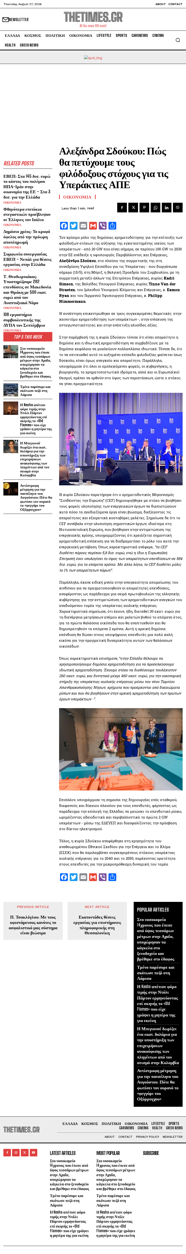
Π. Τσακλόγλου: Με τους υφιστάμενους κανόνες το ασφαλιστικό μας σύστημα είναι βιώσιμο (33, 924)
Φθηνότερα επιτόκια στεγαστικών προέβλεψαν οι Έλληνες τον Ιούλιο (27, 214)
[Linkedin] (166, 207)
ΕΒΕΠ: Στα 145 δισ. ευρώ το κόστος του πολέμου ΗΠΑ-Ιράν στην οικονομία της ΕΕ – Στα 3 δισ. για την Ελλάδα (26, 186)
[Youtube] (33, 1152)
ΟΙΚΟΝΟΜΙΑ (12, 202)
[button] (178, 40)
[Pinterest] (144, 207)
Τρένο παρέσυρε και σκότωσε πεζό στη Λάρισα (35, 390)
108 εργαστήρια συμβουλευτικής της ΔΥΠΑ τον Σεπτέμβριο (24, 319)
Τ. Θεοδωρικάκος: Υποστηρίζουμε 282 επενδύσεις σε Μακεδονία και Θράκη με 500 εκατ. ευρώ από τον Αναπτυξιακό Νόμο (27, 289)
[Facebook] (122, 207)
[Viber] (178, 207)
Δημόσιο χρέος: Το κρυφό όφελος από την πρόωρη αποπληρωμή (26, 236)
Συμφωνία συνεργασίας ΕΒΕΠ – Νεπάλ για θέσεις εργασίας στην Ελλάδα (27, 259)
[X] (133, 207)
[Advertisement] (93, 100)
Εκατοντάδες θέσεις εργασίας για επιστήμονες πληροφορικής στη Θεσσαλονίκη (97, 924)
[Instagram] (16, 1152)
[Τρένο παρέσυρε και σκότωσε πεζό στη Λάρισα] (10, 390)
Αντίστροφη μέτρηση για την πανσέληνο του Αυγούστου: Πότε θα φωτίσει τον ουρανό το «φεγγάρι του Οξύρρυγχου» (36, 497)
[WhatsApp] (155, 207)
